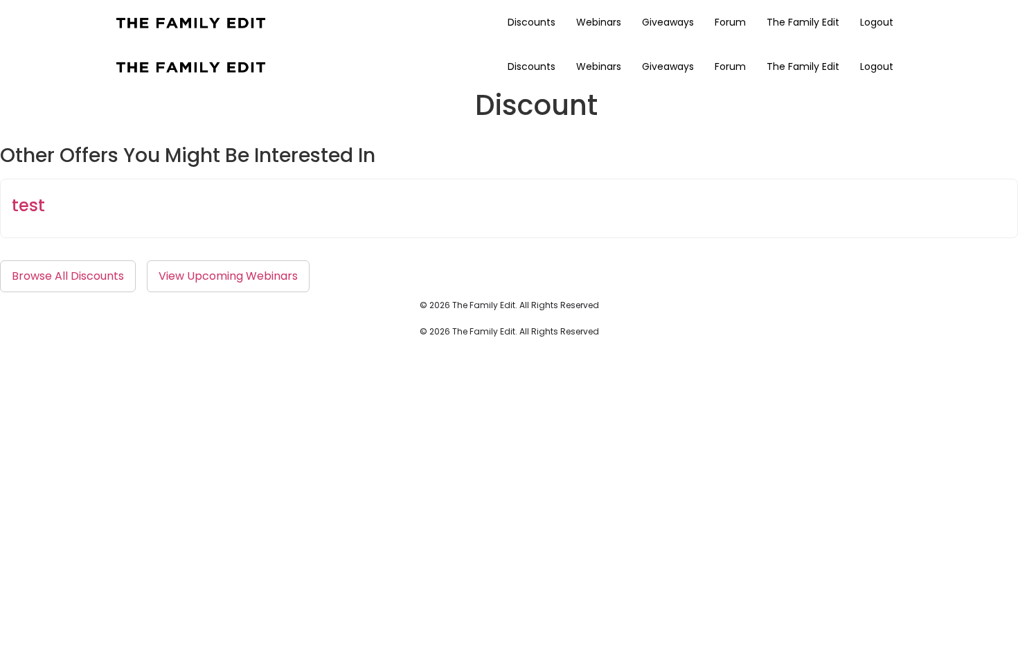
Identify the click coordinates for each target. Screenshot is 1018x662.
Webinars (598, 22)
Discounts (531, 22)
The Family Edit (803, 22)
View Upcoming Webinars (228, 276)
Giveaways (668, 22)
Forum (730, 22)
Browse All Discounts (68, 276)
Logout (876, 22)
